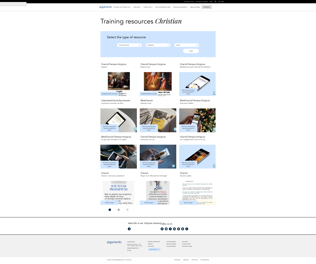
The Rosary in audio (189, 1)
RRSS (211, 1)
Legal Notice (186, 259)
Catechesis (106, 100)
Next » (127, 210)
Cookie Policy (195, 259)
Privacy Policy (177, 259)
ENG (222, 1)
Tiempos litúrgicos (117, 64)
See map (129, 250)
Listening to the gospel (202, 1)
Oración (105, 64)
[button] (154, 249)
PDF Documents (186, 90)
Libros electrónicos (188, 91)
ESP (219, 1)
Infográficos (105, 94)
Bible (143, 100)
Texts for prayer (112, 94)
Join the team (128, 259)
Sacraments (124, 100)
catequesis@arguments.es (133, 248)
